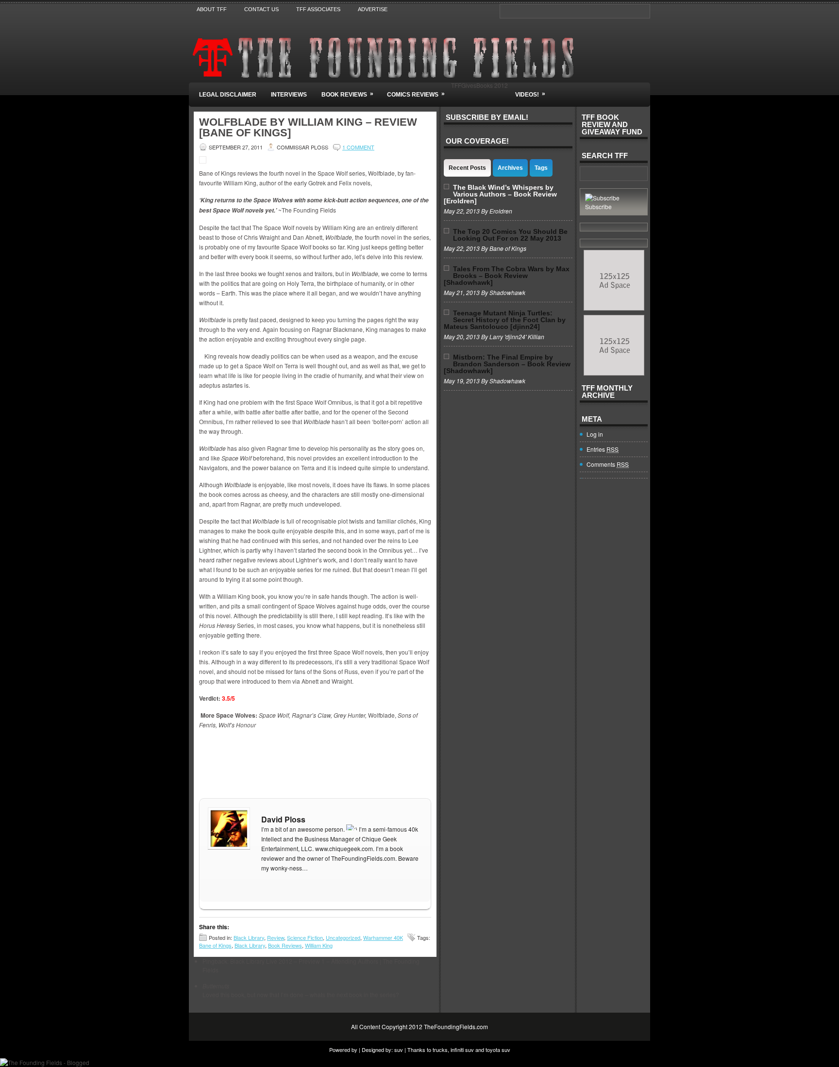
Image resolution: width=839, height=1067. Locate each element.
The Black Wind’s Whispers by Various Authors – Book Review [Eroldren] (500, 194)
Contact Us (261, 9)
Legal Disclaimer (227, 94)
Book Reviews (347, 94)
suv (398, 1049)
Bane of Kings (215, 945)
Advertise (372, 9)
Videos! (530, 94)
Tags (541, 167)
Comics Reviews (416, 94)
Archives (510, 167)
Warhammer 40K (383, 937)
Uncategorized (343, 937)
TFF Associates (318, 9)
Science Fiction (305, 937)
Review (275, 937)
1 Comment (358, 147)
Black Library (249, 937)
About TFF (212, 9)
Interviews (289, 94)
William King (319, 945)
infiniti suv (462, 1049)
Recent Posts (467, 167)
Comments (608, 464)
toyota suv (498, 1049)
